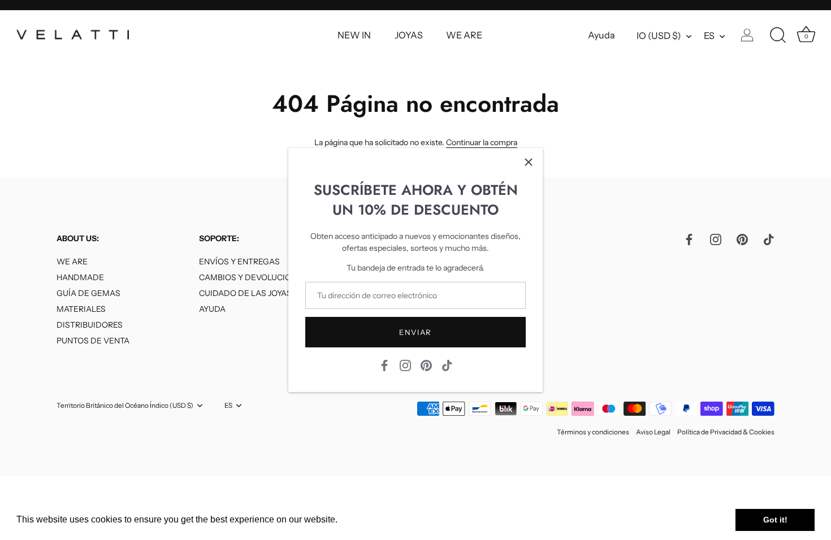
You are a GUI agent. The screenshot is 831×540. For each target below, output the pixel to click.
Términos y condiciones (593, 432)
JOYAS (409, 35)
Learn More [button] (364, 519)
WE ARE (464, 35)
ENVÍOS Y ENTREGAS (239, 261)
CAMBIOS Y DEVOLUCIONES (252, 277)
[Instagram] (405, 365)
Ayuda (601, 35)
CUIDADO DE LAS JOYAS (245, 293)
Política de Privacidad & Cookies (725, 432)
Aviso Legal (653, 432)
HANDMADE (80, 277)
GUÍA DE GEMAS (88, 293)
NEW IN (354, 35)
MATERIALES (81, 309)
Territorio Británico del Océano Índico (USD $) (125, 406)
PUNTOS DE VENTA (93, 341)
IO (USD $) (659, 35)
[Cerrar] (528, 162)
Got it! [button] (775, 519)
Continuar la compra (481, 142)
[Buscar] (777, 35)
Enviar (415, 332)
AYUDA (212, 309)
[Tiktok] (447, 365)
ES (709, 35)
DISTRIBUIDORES (90, 325)
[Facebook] (384, 365)
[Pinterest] (426, 365)
